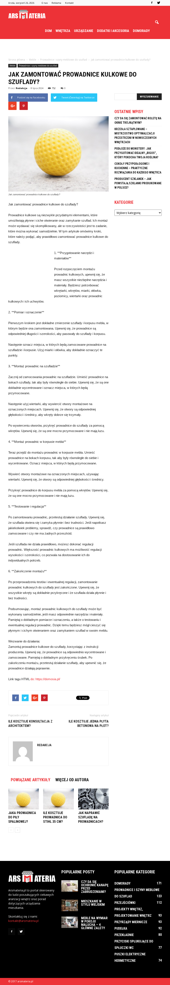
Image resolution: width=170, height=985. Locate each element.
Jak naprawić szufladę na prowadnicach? (90, 817)
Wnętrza (63, 31)
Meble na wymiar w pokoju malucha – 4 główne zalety (94, 923)
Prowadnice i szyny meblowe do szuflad (38, 65)
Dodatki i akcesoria (113, 31)
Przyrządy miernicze (130, 922)
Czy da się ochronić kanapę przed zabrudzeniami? (94, 887)
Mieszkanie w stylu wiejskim (93, 903)
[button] (157, 22)
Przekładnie (124, 935)
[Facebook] (152, 3)
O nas (44, 2)
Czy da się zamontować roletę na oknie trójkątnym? (137, 120)
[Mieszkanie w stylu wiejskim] (69, 905)
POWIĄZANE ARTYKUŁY (30, 779)
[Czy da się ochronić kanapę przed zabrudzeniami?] (69, 886)
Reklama (56, 2)
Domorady (141, 31)
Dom (48, 31)
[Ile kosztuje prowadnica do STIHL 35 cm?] (58, 798)
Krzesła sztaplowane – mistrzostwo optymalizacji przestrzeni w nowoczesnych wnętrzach (135, 135)
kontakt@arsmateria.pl (23, 921)
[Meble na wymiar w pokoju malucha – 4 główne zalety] (69, 922)
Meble (12, 65)
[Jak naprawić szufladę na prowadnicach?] (93, 798)
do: (32, 679)
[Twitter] (158, 3)
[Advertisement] (85, 48)
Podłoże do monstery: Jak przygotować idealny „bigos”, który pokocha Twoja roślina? (136, 153)
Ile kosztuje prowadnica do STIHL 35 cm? (55, 817)
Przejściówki (124, 903)
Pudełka (120, 928)
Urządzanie (83, 31)
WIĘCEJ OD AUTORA (72, 779)
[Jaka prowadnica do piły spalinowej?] (23, 798)
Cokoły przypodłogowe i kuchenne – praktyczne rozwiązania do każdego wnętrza (137, 168)
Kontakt (69, 2)
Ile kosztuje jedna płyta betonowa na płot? (89, 723)
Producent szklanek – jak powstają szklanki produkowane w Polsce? (138, 183)
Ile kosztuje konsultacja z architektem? (30, 723)
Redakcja (21, 88)
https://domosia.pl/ (47, 679)
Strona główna (16, 59)
